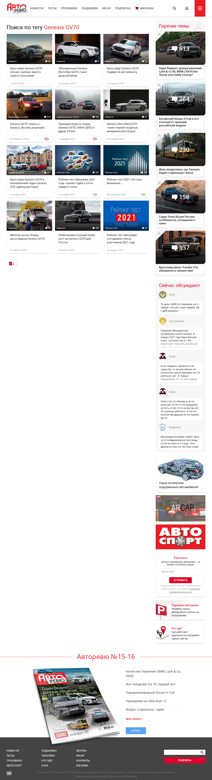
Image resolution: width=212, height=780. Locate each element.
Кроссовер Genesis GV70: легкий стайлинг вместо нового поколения (26, 71)
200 (97, 228)
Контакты (83, 760)
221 (49, 172)
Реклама (82, 765)
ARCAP (106, 8)
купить (135, 730)
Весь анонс (133, 718)
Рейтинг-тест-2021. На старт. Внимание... (125, 181)
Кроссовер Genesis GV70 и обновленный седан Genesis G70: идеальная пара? (28, 183)
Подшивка (89, 8)
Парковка (48, 755)
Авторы (81, 750)
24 (146, 61)
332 (97, 117)
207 (97, 172)
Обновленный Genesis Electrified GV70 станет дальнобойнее (72, 71)
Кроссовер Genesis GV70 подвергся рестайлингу (123, 70)
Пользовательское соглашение (91, 776)
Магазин (147, 8)
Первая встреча (16, 172)
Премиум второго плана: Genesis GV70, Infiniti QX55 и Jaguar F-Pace (76, 127)
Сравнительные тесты (68, 117)
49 (49, 61)
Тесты (52, 8)
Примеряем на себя (18, 117)
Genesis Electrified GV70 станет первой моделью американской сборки (122, 127)
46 (49, 228)
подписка (184, 760)
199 (145, 172)
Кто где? (47, 760)
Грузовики (69, 8)
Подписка (123, 8)
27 (146, 117)
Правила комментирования (123, 776)
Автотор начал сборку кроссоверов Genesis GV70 (27, 236)
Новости (37, 8)
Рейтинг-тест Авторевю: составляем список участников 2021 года (122, 238)
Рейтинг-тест (63, 172)
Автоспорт (14, 765)
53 (146, 228)
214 (49, 117)
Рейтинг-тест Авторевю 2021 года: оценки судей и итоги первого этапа (76, 183)
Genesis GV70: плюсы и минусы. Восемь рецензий (27, 125)
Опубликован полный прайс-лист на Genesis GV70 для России (77, 238)
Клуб (44, 765)
